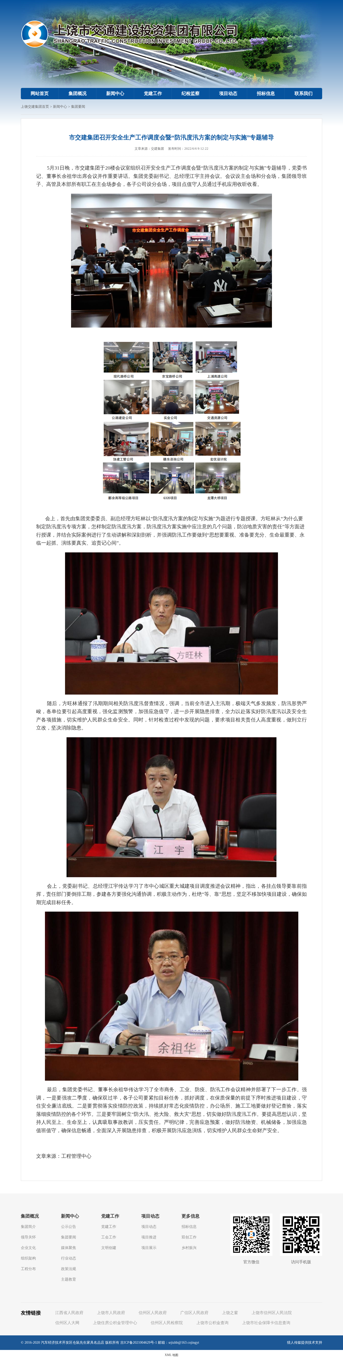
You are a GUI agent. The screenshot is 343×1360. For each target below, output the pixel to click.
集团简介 (28, 1227)
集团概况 (78, 93)
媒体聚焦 (68, 1248)
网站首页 (40, 93)
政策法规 (68, 1269)
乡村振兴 (189, 1248)
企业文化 (28, 1248)
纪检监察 (191, 93)
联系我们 (304, 93)
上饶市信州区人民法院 (272, 1313)
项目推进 (148, 1237)
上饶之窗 (230, 1313)
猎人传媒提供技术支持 (304, 1342)
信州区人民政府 (153, 1313)
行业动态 (68, 1258)
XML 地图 (171, 1355)
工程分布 (28, 1269)
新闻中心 (115, 93)
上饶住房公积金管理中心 (115, 1323)
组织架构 (28, 1258)
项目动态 (228, 93)
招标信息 (266, 93)
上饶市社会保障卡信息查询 (266, 1323)
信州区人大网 (67, 1323)
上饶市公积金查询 (212, 1323)
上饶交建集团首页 (35, 107)
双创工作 (189, 1237)
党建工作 (153, 93)
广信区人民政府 (194, 1313)
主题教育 (68, 1279)
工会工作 (108, 1237)
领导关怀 (28, 1237)
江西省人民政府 (69, 1313)
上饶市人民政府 (111, 1313)
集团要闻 (78, 107)
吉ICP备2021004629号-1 (138, 1342)
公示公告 (68, 1227)
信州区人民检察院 (167, 1323)
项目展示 (148, 1248)
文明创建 (108, 1248)
